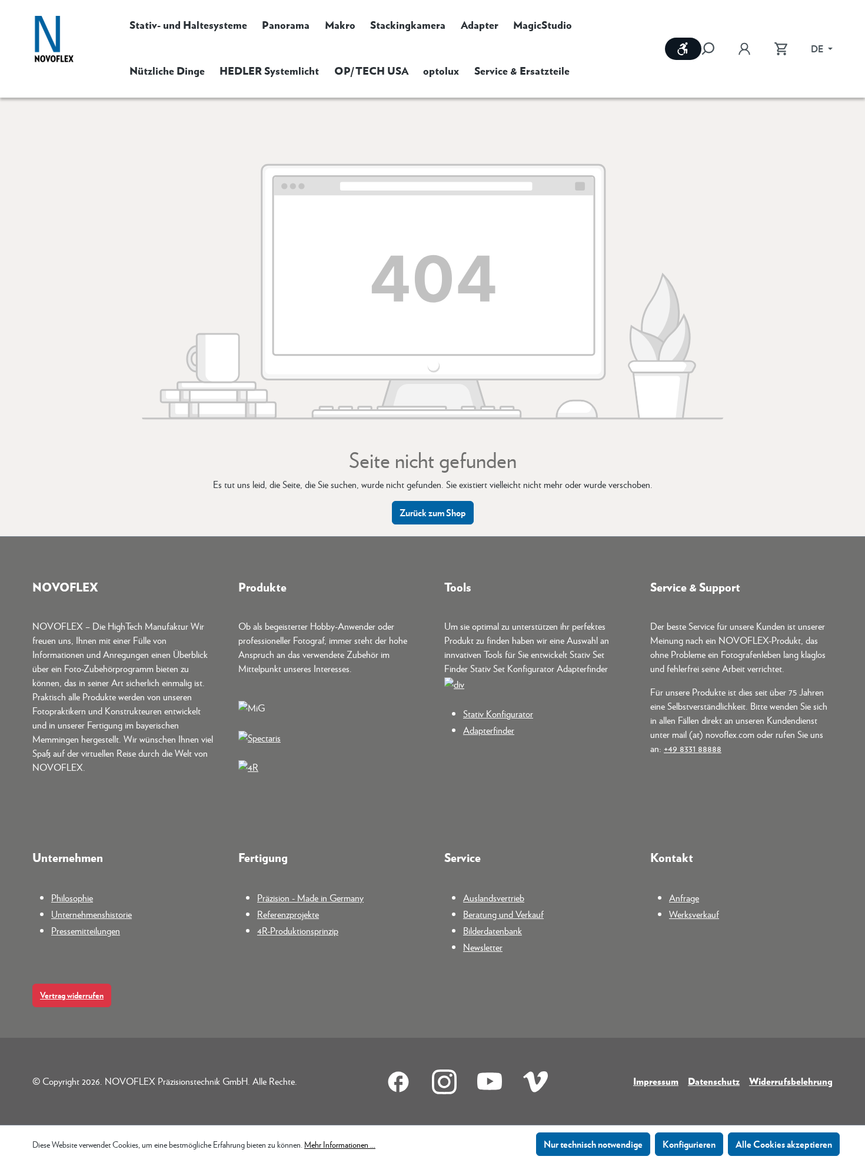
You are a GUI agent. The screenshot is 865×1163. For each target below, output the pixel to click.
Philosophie (72, 897)
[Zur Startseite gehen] (54, 40)
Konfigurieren (689, 1144)
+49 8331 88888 (692, 748)
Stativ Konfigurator (498, 713)
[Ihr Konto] (744, 49)
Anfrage (684, 897)
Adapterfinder (488, 730)
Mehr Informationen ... (339, 1144)
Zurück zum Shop (433, 512)
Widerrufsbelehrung (791, 1081)
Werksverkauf (694, 914)
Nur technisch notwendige (593, 1144)
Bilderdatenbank (492, 930)
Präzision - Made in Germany (310, 897)
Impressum (655, 1081)
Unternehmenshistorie (91, 914)
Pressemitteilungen (85, 930)
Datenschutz (714, 1081)
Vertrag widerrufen (72, 995)
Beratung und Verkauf (503, 914)
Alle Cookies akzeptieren (784, 1144)
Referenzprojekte (288, 914)
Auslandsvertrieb (493, 897)
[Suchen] (713, 49)
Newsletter (483, 947)
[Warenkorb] (781, 49)
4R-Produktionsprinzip (297, 930)
